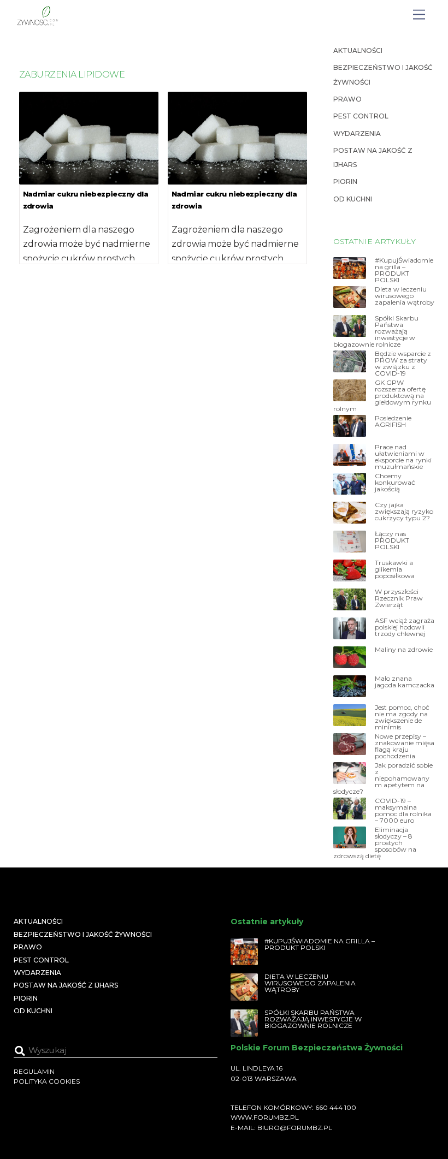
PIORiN (345, 181)
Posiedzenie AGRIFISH (393, 421)
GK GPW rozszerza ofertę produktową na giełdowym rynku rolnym (382, 395)
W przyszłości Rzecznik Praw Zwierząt (399, 598)
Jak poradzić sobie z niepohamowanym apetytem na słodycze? (383, 778)
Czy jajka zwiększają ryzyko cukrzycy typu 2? (404, 511)
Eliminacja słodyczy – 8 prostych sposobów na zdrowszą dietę (374, 843)
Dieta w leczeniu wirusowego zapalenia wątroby (404, 296)
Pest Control (360, 116)
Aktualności (357, 50)
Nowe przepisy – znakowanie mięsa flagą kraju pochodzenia (404, 746)
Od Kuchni (352, 199)
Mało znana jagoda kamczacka (404, 681)
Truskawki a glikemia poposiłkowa (395, 569)
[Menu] (419, 15)
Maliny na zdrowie (404, 649)
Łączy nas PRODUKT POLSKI (392, 540)
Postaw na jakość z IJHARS (66, 985)
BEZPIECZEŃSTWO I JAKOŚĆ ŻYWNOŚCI (83, 934)
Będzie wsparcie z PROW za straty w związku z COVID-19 (403, 363)
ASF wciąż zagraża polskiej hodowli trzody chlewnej (404, 627)
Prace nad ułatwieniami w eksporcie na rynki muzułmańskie (403, 457)
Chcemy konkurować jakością (395, 482)
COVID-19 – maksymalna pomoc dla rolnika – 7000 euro (403, 811)
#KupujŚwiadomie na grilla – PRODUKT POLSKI (404, 270)
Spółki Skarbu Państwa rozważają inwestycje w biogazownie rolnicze (375, 331)
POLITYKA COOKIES (47, 1081)
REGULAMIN (34, 1071)
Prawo (347, 99)
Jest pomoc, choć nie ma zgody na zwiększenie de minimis (402, 717)
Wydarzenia (357, 133)
